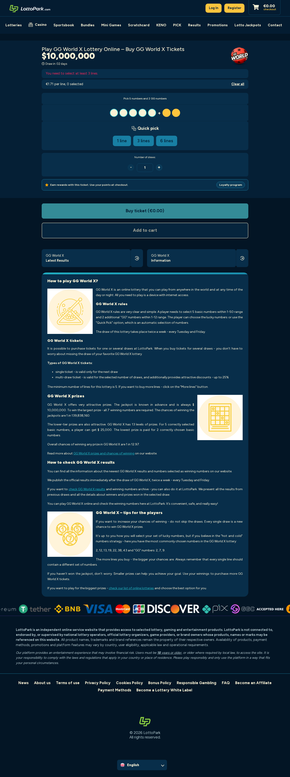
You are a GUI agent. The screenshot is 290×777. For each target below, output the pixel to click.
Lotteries (13, 25)
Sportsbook (63, 25)
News (23, 683)
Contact (275, 25)
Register (234, 8)
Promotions (218, 25)
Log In (213, 8)
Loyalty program (230, 184)
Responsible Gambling (196, 683)
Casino (41, 24)
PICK (177, 25)
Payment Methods (114, 690)
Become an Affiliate (253, 683)
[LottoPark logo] (30, 8)
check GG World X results (87, 489)
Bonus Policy (159, 683)
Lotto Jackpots (247, 25)
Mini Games (111, 25)
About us (42, 683)
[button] (145, 113)
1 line (122, 140)
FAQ (226, 683)
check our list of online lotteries (131, 588)
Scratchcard (139, 25)
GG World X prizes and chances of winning (103, 453)
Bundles (87, 25)
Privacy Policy (98, 683)
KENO (161, 25)
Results (194, 25)
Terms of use (68, 683)
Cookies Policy (129, 683)
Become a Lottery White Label (164, 690)
